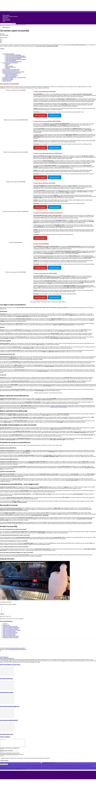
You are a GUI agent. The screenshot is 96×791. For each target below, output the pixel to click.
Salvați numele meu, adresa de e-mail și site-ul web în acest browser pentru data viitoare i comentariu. (25, 758)
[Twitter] (7, 642)
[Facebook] (2, 642)
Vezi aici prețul (40, 115)
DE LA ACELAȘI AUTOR (15, 664)
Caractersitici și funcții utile (10, 67)
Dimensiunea (7, 63)
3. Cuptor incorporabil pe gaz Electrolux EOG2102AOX (15, 57)
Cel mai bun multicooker (6, 678)
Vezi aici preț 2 (54, 115)
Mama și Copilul (6, 18)
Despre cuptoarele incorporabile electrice (11, 69)
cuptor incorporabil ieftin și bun (10, 632)
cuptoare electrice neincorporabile (58, 406)
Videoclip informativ (7, 80)
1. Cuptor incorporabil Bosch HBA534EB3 (13, 54)
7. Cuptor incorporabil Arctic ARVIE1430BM (13, 61)
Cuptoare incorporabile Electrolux (11, 75)
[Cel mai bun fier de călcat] (7, 689)
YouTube (4, 775)
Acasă (1, 25)
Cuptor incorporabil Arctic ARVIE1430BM (45, 273)
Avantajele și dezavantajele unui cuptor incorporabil (13, 71)
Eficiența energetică (9, 66)
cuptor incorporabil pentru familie (11, 636)
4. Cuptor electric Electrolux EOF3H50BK (13, 58)
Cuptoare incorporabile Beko (10, 76)
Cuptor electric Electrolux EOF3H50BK (45, 183)
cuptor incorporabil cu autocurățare (11, 627)
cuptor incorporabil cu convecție (10, 628)
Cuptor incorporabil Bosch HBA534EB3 (45, 91)
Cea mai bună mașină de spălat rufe (9, 706)
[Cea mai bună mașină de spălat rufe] (7, 703)
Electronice (5, 17)
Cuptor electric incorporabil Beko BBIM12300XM (48, 121)
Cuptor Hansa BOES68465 (42, 243)
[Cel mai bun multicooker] (7, 675)
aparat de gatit (6, 625)
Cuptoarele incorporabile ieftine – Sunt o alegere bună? (14, 77)
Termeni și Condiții (7, 772)
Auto (4, 21)
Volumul (6, 64)
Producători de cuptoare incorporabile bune (12, 72)
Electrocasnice (6, 15)
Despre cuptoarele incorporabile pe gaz (11, 70)
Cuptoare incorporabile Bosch (11, 74)
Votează (2, 613)
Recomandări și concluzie (8, 78)
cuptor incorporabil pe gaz (9, 635)
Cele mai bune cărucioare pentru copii (17, 649)
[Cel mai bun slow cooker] (7, 731)
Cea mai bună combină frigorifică (9, 720)
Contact (4, 776)
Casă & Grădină (6, 20)
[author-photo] (3, 655)
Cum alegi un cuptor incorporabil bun (10, 62)
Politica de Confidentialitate (9, 771)
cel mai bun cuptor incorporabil (10, 626)
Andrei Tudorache (4, 35)
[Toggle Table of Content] (1, 51)
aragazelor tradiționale (37, 417)
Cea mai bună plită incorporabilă (17, 648)
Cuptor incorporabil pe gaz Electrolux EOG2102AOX (48, 153)
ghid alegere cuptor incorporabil (10, 637)
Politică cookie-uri (88, 765)
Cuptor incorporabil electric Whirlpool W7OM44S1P (48, 213)
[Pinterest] (11, 642)
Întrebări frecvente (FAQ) (8, 79)
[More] (21, 642)
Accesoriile (7, 68)
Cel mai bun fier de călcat (6, 692)
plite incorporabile (10, 439)
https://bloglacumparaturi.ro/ (7, 658)
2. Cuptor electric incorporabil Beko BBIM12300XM (15, 56)
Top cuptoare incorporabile (8, 53)
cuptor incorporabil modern (9, 633)
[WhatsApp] (16, 642)
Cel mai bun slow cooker (6, 734)
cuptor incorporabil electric (9, 631)
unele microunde (38, 365)
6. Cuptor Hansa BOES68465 (10, 60)
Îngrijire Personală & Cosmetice (10, 16)
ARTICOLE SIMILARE (5, 664)
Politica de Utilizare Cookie (9, 773)
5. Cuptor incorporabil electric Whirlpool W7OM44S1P (15, 59)
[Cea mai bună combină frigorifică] (7, 717)
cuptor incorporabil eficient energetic (12, 630)
